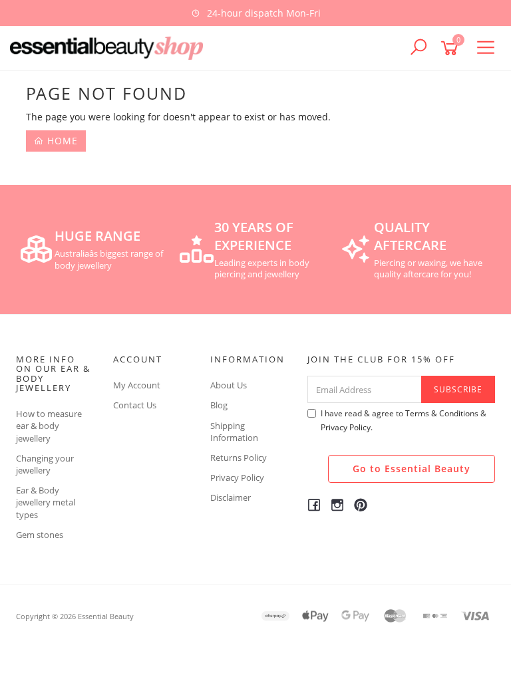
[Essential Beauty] (110, 47)
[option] (255, 13)
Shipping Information (234, 432)
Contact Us (134, 405)
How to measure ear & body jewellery (49, 426)
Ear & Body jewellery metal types (45, 502)
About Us (228, 385)
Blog (219, 405)
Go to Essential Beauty (411, 468)
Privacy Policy (237, 477)
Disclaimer (230, 497)
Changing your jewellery (45, 464)
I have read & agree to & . (403, 420)
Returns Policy (238, 458)
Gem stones (39, 535)
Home (61, 140)
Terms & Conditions (441, 413)
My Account (136, 385)
